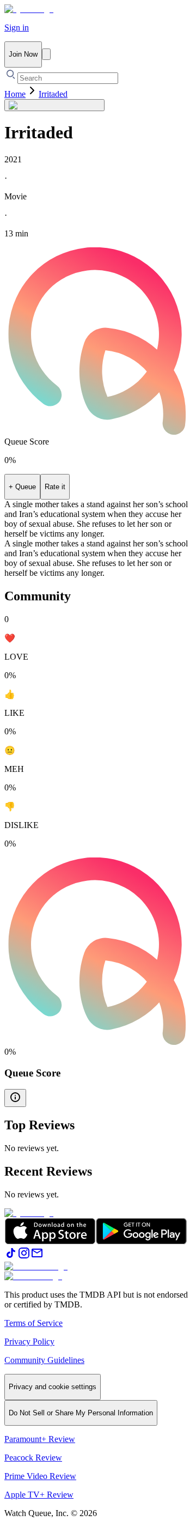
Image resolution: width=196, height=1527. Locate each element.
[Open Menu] (46, 54)
